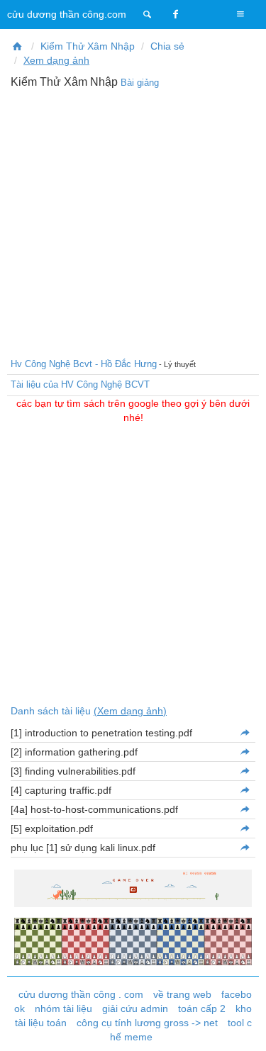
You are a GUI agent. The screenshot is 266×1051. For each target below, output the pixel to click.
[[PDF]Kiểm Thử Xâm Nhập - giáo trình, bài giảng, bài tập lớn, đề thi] (18, 46)
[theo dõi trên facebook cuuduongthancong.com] (176, 14)
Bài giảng (140, 82)
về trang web (182, 994)
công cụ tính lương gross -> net (147, 1022)
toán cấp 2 (202, 1008)
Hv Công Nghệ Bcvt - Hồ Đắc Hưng (84, 364)
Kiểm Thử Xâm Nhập (87, 46)
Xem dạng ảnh (56, 60)
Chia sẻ (167, 46)
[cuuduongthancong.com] (147, 14)
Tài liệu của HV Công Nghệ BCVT (80, 384)
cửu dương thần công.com (66, 14)
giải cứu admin (135, 1008)
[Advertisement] (133, 221)
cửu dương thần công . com (80, 994)
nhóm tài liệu (63, 1008)
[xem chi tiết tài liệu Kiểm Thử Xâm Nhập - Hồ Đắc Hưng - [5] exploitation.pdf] (244, 828)
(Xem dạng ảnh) (130, 710)
